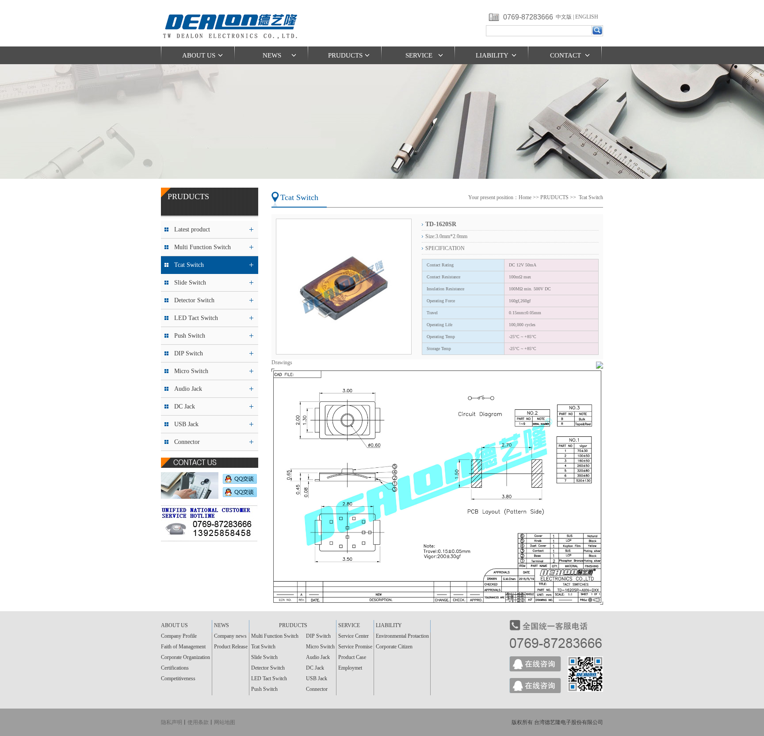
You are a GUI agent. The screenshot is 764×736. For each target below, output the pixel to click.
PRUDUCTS (345, 55)
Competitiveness (178, 678)
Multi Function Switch (202, 247)
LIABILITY (492, 55)
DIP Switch (188, 353)
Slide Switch (190, 282)
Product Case (352, 657)
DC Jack (184, 406)
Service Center (353, 636)
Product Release (231, 647)
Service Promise (355, 647)
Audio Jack (188, 388)
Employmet (350, 668)
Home (525, 197)
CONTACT (565, 55)
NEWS (272, 55)
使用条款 (198, 722)
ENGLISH (586, 17)
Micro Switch (191, 371)
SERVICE (418, 55)
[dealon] (232, 45)
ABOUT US (198, 55)
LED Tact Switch (196, 318)
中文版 (564, 17)
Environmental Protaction (402, 636)
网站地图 (224, 722)
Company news (230, 636)
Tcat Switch (189, 265)
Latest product (192, 229)
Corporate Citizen (394, 647)
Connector (187, 442)
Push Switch (189, 335)
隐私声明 (171, 722)
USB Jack (186, 424)
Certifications (175, 668)
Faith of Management (183, 647)
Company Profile (179, 636)
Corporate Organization (185, 657)
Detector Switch (194, 300)
